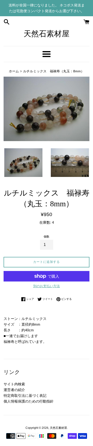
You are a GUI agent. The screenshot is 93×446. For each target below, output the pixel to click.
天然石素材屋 (46, 33)
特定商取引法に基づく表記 (25, 395)
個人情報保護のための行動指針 (29, 401)
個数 (46, 236)
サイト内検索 (14, 384)
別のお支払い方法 (46, 286)
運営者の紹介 (14, 390)
